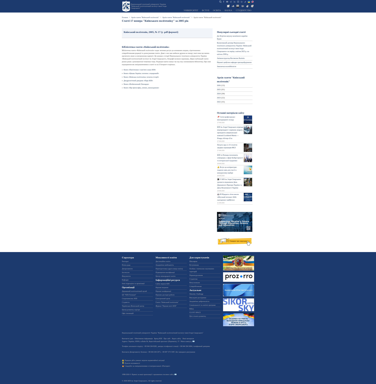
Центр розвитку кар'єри (131, 310)
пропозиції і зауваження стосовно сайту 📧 (160, 374)
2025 (219, 89)
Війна (191, 309)
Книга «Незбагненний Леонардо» (136, 84)
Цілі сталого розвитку (197, 316)
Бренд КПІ (158, 338)
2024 (219, 94)
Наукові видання (162, 287)
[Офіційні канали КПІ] (230, 1)
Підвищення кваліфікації (165, 272)
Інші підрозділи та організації (133, 283)
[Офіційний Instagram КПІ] (238, 1)
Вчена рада (126, 265)
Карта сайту (176, 338)
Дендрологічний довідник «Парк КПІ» (138, 81)
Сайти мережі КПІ (162, 284)
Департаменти (127, 269)
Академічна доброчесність (199, 301)
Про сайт (167, 338)
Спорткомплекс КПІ (129, 298)
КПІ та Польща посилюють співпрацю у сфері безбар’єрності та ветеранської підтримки (230, 158)
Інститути (125, 272)
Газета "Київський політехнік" (167, 302)
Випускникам (194, 283)
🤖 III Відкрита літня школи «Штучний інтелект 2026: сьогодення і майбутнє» (228, 197)
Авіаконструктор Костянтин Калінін (231, 58)
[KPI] (252, 1)
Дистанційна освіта (163, 261)
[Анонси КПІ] (233, 6)
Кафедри (125, 280)
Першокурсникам (196, 275)
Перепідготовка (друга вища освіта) (169, 269)
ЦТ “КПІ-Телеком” (129, 295)
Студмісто (126, 302)
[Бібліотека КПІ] (247, 6)
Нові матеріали (188, 338)
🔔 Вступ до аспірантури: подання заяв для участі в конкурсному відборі (227, 170)
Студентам (193, 279)
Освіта (217, 10)
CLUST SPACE (195, 312)
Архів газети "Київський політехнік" (145, 17)
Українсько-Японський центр (133, 306)
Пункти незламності (132, 363)
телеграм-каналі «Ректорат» (159, 366)
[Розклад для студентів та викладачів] (237, 6)
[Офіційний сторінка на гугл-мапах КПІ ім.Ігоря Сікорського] (241, 1)
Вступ (205, 10)
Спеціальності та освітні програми (202, 305)
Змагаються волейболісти (226, 66)
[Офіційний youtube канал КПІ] (227, 1)
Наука (228, 10)
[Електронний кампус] (242, 6)
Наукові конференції (163, 291)
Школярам (193, 261)
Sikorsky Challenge (196, 294)
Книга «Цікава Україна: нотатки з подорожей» (141, 73)
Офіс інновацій (128, 313)
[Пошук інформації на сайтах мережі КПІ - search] (219, 1)
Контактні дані (127, 338)
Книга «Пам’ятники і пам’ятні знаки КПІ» (140, 70)
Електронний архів (163, 298)
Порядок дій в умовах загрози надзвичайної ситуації (144, 360)
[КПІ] (248, 1)
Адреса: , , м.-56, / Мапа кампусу (156, 341)
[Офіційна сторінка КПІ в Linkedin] (234, 1)
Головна (125, 17)
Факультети (126, 276)
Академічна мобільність (165, 265)
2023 (219, 98)
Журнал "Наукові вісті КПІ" (166, 306)
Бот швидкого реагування (185, 352)
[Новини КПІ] (228, 6)
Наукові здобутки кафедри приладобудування (234, 62)
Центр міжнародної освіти (165, 276)
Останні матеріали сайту (230, 113)
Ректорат (125, 261)
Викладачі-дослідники (197, 298)
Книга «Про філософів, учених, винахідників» (141, 88)
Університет (191, 10)
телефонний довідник (201, 346)
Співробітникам (195, 286)
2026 (219, 85)
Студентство (243, 10)
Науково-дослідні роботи (165, 295)
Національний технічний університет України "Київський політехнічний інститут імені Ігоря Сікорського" (148, 6)
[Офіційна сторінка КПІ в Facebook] (223, 1)
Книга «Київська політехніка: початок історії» (141, 77)
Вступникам (194, 265)
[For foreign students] (252, 6)
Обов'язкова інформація (144, 338)
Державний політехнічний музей (134, 291)
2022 (219, 102)
